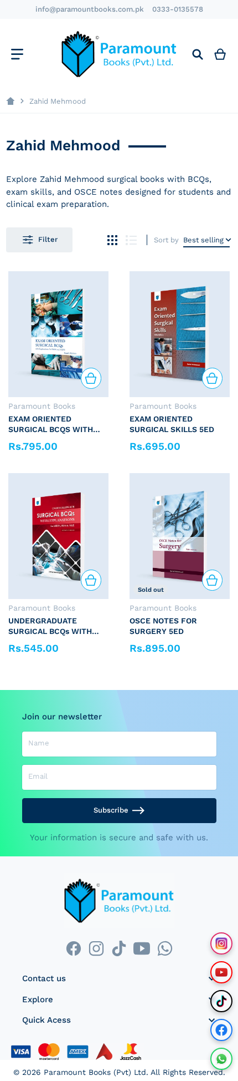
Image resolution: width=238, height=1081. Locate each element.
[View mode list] (131, 240)
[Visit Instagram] (221, 943)
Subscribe (111, 810)
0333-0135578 (177, 9)
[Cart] (220, 54)
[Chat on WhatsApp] (221, 1059)
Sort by (166, 240)
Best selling (203, 240)
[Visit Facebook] (221, 1030)
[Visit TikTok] (221, 1001)
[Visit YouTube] (221, 972)
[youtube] (142, 948)
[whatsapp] (164, 948)
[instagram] (96, 948)
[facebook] (73, 948)
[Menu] (17, 54)
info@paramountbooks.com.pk (89, 9)
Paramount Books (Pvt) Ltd (95, 1072)
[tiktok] (118, 948)
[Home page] (10, 101)
